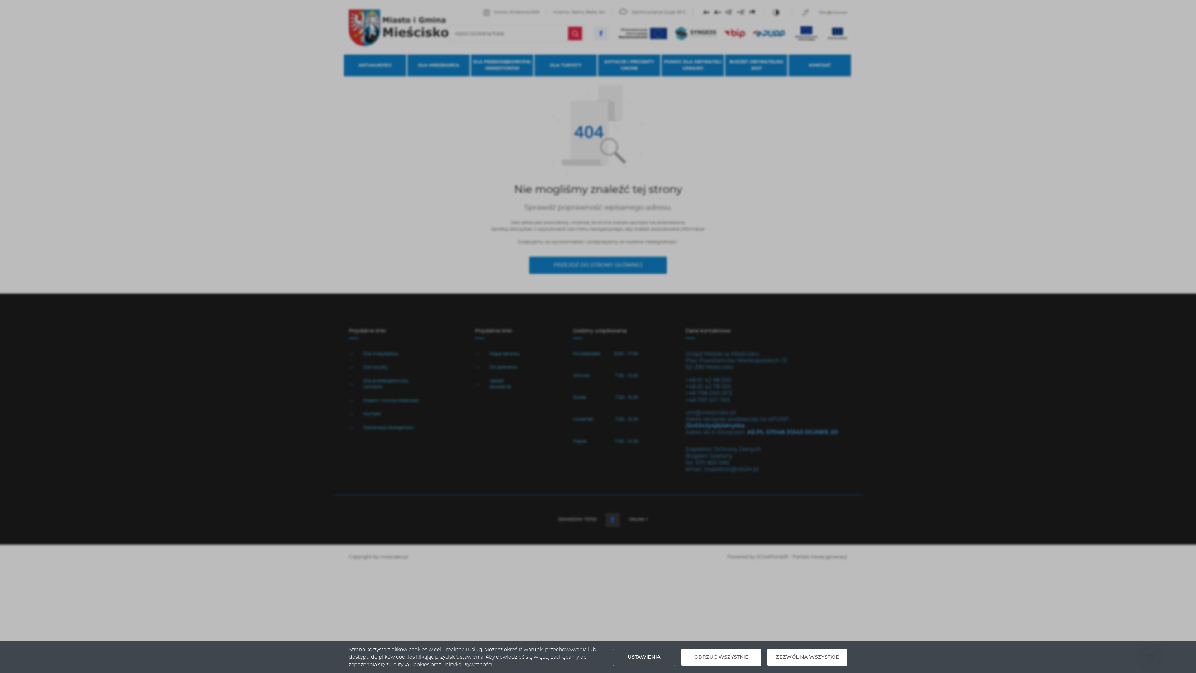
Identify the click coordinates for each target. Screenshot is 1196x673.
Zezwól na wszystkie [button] (807, 657)
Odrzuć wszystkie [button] (721, 657)
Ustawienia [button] (644, 657)
